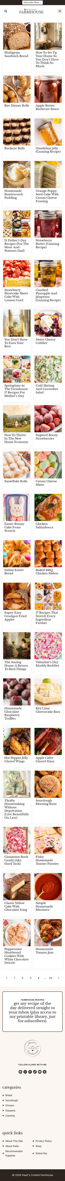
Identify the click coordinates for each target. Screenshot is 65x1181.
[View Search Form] (5, 11)
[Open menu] (60, 11)
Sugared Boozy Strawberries (47, 436)
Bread (8, 1095)
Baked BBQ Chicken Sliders (47, 571)
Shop (38, 1146)
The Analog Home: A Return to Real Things (16, 665)
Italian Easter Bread (14, 571)
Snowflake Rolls (15, 481)
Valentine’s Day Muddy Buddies (47, 663)
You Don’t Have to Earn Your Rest (16, 343)
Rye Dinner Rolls (16, 105)
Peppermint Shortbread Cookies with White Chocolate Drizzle (16, 955)
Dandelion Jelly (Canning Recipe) (48, 150)
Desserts (10, 1110)
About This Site (14, 1140)
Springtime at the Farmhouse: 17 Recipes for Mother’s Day (16, 390)
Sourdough (11, 1100)
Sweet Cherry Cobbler (45, 341)
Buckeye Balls (14, 148)
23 (50, 977)
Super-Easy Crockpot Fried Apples (15, 616)
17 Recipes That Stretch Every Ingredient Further (47, 618)
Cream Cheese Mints (46, 483)
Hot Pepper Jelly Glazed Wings (16, 759)
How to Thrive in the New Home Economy (16, 438)
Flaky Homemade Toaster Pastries (47, 860)
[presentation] (17, 36)
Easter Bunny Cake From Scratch (14, 527)
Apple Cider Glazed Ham (45, 759)
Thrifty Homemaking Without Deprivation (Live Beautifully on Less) (16, 809)
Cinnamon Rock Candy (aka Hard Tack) (16, 860)
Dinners (9, 1105)
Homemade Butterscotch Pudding (13, 194)
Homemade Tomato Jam (44, 950)
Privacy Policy (44, 1140)
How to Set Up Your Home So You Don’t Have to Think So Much (47, 59)
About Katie (12, 1146)
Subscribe (41, 1153)
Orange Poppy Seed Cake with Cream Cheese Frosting (47, 196)
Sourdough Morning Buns (46, 802)
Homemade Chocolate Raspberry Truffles (13, 713)
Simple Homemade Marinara (44, 906)
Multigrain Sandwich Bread (16, 54)
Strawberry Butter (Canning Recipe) (47, 244)
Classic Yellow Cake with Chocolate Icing (15, 906)
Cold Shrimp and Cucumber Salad (47, 389)
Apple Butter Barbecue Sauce (47, 107)
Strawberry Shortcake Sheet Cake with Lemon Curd (16, 295)
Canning (10, 1115)
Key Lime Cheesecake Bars (48, 710)
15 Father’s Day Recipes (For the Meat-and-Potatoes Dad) (16, 245)
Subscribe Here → (32, 2)
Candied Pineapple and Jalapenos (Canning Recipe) (48, 295)
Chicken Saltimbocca (44, 525)
